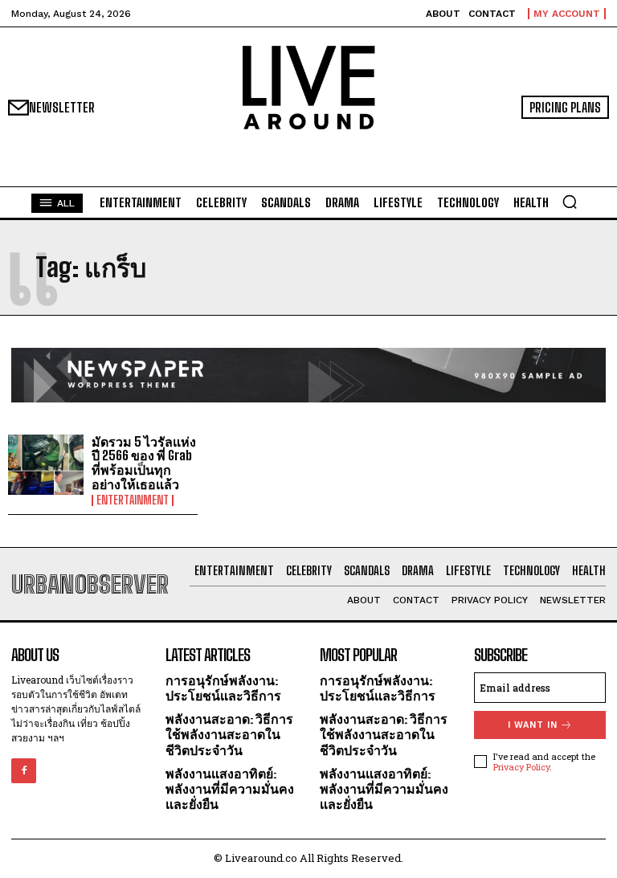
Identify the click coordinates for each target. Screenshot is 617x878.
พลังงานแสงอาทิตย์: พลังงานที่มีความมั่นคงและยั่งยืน (229, 788)
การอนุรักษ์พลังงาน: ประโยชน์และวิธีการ (223, 687)
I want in (533, 725)
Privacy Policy (521, 767)
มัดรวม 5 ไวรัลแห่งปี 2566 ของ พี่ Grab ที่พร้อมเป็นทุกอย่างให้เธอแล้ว (144, 463)
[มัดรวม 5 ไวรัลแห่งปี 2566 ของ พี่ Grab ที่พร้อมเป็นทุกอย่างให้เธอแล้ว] (46, 465)
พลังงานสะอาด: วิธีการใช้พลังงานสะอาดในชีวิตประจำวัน (229, 734)
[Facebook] (23, 770)
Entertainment (132, 500)
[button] (570, 202)
